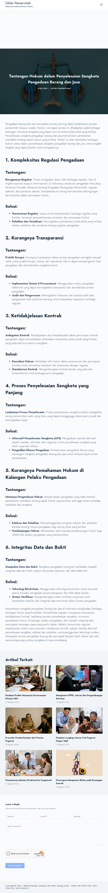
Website (77, 816)
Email (44, 816)
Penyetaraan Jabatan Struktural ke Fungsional (28, 780)
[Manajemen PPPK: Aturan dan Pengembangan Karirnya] (79, 678)
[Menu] (101, 4)
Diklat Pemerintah (18, 3)
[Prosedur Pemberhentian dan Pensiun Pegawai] (28, 721)
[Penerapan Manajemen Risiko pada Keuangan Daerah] (79, 763)
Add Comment (14, 826)
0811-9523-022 (84, 885)
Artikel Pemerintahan (60, 88)
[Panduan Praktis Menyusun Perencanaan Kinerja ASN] (28, 678)
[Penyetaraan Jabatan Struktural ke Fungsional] (28, 763)
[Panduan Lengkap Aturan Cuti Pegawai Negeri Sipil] (79, 721)
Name (10, 816)
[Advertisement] (54, 29)
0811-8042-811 (22, 888)
